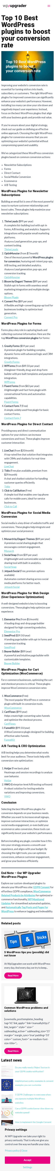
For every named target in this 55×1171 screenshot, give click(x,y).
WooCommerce (13, 707)
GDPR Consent (41, 887)
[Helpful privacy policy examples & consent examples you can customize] (7, 1085)
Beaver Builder (12, 663)
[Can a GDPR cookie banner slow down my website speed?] (7, 1112)
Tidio (7, 486)
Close (24, 1150)
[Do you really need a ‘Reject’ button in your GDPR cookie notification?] (7, 1071)
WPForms (9, 382)
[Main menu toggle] (48, 6)
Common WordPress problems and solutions (26, 1009)
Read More (13, 975)
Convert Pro (10, 317)
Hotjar (7, 780)
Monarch (9, 551)
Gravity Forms (12, 362)
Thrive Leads (11, 249)
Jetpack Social (12, 587)
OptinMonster (12, 277)
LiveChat (9, 466)
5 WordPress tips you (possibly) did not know (26, 954)
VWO (7, 796)
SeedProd (9, 647)
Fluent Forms (11, 402)
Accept (27, 1160)
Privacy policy (12, 1150)
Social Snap (10, 566)
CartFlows (10, 723)
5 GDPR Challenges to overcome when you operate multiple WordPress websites (33, 1098)
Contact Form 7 (12, 418)
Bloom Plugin (11, 297)
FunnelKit (9, 739)
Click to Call (10, 506)
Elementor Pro (12, 631)
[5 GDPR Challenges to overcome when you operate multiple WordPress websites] (7, 1098)
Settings (27, 1167)
